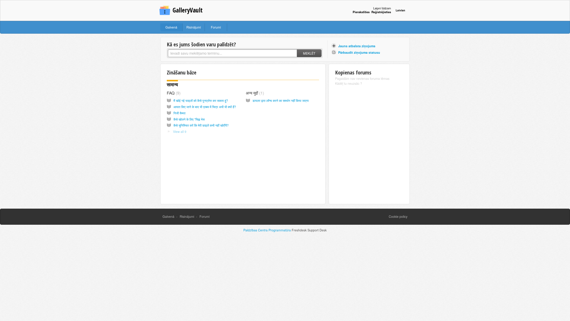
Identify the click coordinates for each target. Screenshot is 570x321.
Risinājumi (193, 27)
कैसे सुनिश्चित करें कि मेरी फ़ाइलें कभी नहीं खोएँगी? (201, 125)
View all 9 (179, 131)
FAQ (173, 93)
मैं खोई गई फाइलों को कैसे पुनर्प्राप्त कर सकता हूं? (200, 100)
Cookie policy (398, 216)
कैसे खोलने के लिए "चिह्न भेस (189, 119)
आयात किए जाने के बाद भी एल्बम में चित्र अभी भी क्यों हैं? (204, 107)
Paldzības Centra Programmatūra (267, 230)
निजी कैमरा (179, 113)
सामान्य (172, 85)
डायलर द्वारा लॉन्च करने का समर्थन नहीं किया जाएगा (280, 100)
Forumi (216, 27)
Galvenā (171, 27)
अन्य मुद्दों (254, 93)
